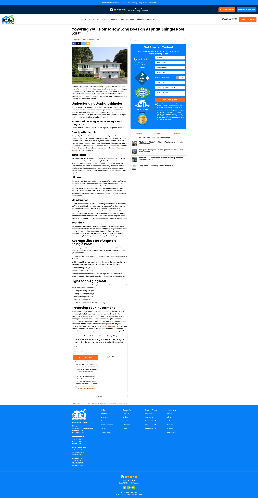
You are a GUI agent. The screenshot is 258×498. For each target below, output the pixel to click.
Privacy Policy (92, 388)
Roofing (126, 413)
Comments (98, 396)
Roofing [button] (83, 19)
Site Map (134, 492)
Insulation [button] (113, 19)
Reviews (170, 425)
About (169, 413)
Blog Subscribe (85, 357)
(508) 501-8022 (79, 440)
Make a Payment (227, 10)
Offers (169, 421)
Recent (139, 133)
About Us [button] (140, 19)
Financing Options (246, 10)
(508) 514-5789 (82, 427)
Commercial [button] (101, 19)
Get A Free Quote (248, 19)
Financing (104, 421)
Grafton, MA (149, 417)
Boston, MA (149, 413)
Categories (158, 133)
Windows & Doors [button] (127, 19)
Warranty (104, 417)
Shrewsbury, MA (151, 425)
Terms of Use (81, 388)
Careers (170, 429)
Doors (125, 429)
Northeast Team (80, 39)
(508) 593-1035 (79, 450)
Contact (104, 413)
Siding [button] (91, 19)
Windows (126, 425)
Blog (169, 417)
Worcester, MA (150, 429)
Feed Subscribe (114, 357)
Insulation (126, 421)
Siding (125, 417)
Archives (177, 133)
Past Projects (172, 432)
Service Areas (151, 410)
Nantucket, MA (150, 421)
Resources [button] (151, 19)
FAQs (103, 429)
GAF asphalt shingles (112, 326)
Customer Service (108, 425)
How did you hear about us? (166, 87)
